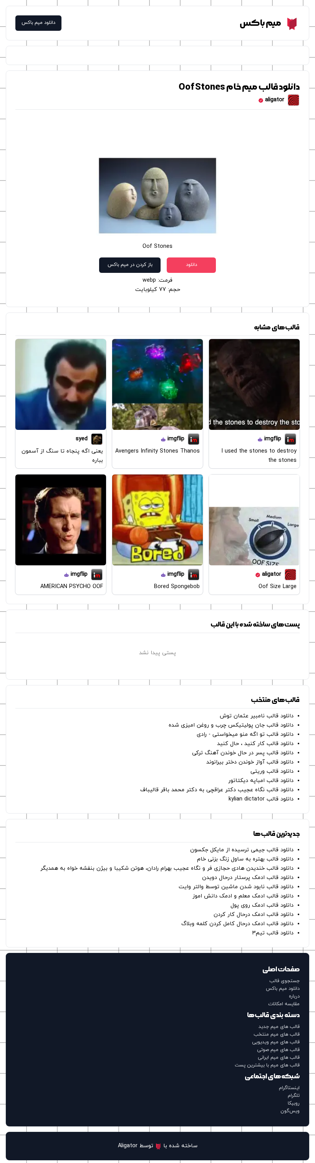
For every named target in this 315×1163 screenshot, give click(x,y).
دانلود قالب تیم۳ (272, 933)
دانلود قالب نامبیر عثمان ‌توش (256, 716)
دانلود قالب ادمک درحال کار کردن (253, 914)
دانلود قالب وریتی (271, 771)
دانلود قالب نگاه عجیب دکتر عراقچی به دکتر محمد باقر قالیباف (216, 790)
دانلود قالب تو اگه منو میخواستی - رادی (245, 734)
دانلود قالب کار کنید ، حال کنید (255, 743)
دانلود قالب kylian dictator (261, 799)
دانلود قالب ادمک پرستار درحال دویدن (247, 877)
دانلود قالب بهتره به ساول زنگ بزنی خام (245, 859)
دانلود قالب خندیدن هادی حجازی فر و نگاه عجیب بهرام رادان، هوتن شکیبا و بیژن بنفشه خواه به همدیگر (166, 868)
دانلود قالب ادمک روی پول (261, 905)
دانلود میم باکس (38, 23)
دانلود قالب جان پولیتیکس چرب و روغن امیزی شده (231, 725)
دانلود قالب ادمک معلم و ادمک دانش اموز (242, 896)
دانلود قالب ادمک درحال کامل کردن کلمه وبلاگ (237, 924)
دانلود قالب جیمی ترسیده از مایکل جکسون (241, 850)
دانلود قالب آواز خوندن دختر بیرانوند (249, 762)
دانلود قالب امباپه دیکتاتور (260, 780)
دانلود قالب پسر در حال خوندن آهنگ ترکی (242, 753)
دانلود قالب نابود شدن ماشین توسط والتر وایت (236, 887)
